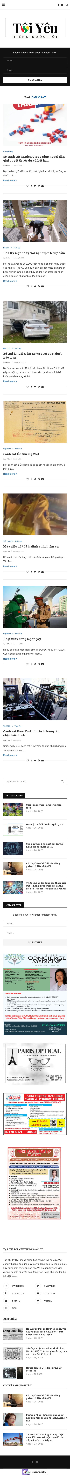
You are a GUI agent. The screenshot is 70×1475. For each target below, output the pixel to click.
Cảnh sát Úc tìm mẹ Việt (21, 454)
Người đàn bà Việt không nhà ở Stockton (44, 1369)
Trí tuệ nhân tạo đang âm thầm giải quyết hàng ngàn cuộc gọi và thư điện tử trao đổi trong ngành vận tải (46, 885)
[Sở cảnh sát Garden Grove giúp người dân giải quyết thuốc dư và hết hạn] (35, 125)
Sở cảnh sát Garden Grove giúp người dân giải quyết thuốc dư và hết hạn (34, 158)
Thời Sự (16, 248)
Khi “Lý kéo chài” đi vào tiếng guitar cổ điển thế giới (43, 865)
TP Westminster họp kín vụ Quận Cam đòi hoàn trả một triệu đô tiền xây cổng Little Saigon (45, 1437)
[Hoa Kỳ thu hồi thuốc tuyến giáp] (13, 829)
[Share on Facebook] (31, 185)
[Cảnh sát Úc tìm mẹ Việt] (35, 422)
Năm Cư (7, 165)
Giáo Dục (7, 348)
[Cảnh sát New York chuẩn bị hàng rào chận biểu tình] (35, 699)
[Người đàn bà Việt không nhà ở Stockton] (13, 1372)
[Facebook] (58, 5)
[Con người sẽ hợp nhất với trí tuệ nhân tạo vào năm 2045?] (13, 848)
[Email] (62, 5)
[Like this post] (28, 185)
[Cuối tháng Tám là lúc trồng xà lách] (13, 809)
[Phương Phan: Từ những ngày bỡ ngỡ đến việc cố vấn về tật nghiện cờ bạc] (13, 1419)
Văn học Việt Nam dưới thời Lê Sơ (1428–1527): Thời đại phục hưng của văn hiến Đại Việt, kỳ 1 (46, 1351)
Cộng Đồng (8, 151)
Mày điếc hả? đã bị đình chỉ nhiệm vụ (31, 546)
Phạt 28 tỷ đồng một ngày (22, 639)
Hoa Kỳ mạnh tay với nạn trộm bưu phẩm (34, 253)
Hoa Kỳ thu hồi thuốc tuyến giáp (44, 824)
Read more (9, 180)
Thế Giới (6, 726)
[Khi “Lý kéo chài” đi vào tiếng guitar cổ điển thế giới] (13, 868)
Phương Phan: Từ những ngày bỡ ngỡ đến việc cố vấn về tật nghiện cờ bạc (46, 1417)
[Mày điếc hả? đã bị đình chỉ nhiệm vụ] (35, 514)
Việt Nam (7, 449)
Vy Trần (7, 459)
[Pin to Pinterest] (39, 185)
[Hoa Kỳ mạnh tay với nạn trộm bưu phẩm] (35, 221)
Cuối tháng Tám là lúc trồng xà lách (43, 806)
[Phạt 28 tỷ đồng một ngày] (35, 607)
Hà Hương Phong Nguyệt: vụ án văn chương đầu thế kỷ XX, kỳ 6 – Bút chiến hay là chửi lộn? (46, 1331)
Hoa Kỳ (6, 248)
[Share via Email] (42, 185)
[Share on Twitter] (35, 185)
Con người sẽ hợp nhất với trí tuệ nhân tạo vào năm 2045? (44, 845)
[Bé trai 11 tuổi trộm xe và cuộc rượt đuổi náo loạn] (35, 322)
